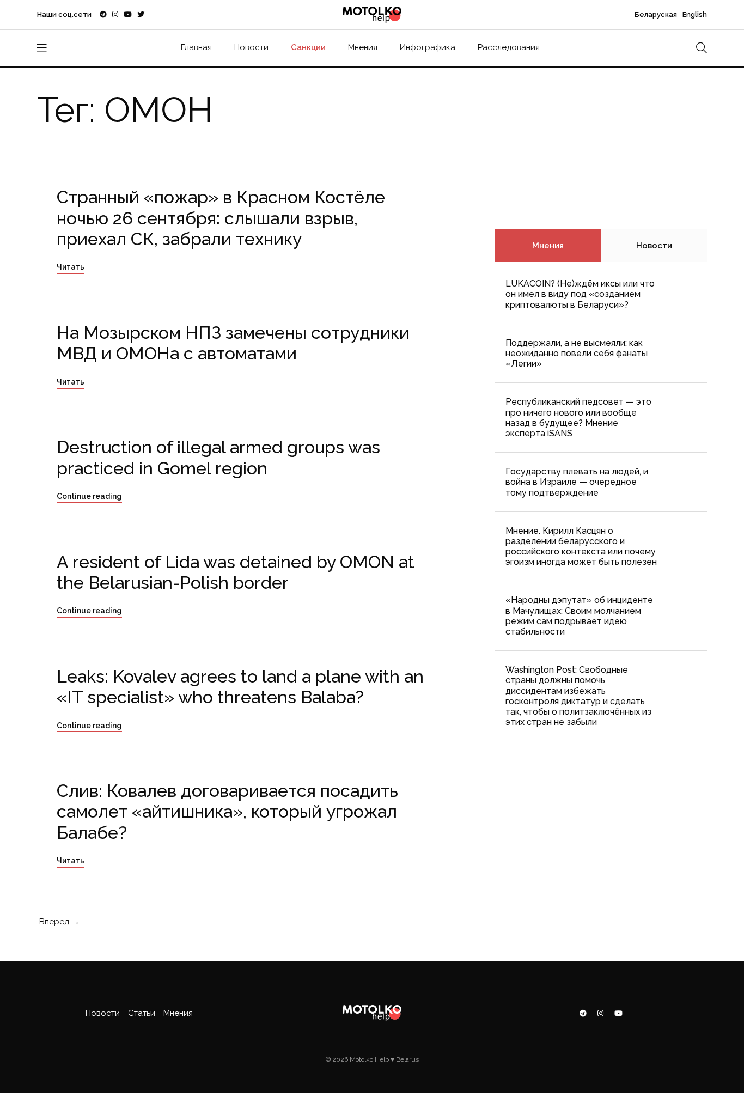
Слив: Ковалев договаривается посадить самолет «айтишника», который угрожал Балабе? (227, 812)
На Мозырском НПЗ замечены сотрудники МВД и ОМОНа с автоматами (233, 342)
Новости (251, 47)
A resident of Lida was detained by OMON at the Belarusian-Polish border (235, 572)
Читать (70, 267)
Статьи (141, 1013)
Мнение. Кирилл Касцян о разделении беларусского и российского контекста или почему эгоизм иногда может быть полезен (581, 547)
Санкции (308, 47)
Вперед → (58, 922)
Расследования (509, 47)
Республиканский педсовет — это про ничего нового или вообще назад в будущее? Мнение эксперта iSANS (578, 417)
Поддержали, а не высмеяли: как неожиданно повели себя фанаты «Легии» (576, 353)
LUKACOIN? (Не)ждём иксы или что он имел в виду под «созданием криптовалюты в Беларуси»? (580, 293)
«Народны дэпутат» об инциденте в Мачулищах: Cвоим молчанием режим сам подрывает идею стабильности (579, 616)
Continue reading (89, 496)
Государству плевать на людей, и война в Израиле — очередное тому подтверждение (576, 481)
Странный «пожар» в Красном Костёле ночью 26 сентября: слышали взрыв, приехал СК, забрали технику (221, 218)
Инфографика (427, 47)
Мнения (362, 47)
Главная (196, 47)
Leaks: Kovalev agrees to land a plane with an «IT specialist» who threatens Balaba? (240, 686)
